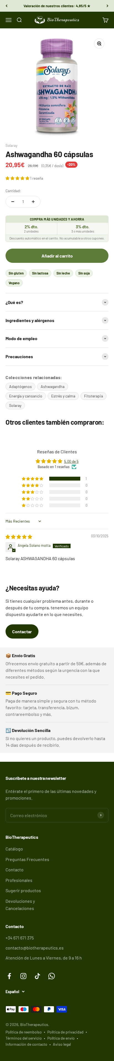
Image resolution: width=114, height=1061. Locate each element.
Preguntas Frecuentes (27, 859)
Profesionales (19, 880)
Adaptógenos (20, 386)
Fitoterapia (93, 396)
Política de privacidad (65, 1032)
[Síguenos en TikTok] (37, 976)
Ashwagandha (52, 386)
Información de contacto (26, 1044)
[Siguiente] (107, 6)
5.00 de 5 (71, 461)
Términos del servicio (24, 1038)
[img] (19, 536)
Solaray (11, 145)
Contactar (22, 631)
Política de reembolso (24, 1032)
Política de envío (61, 1038)
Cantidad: (13, 191)
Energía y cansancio (25, 396)
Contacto (15, 869)
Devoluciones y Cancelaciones (20, 904)
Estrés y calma (63, 396)
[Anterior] (6, 6)
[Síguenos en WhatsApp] (51, 976)
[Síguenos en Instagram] (23, 976)
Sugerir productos (23, 890)
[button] (18, 177)
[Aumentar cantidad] (33, 201)
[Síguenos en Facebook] (9, 976)
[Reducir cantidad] (13, 201)
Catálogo (14, 848)
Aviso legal (62, 1044)
